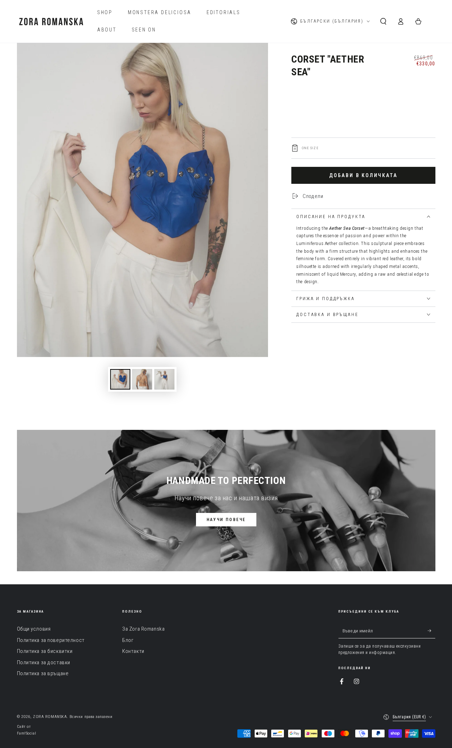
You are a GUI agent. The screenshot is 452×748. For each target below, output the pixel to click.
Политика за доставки (43, 662)
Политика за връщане (43, 673)
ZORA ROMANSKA (50, 716)
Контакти (133, 651)
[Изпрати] (431, 630)
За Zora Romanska (143, 629)
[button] (383, 21)
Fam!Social (26, 733)
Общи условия (34, 629)
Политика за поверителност (51, 640)
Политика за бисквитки (45, 651)
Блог (127, 640)
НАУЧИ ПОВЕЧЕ (226, 519)
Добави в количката (363, 175)
